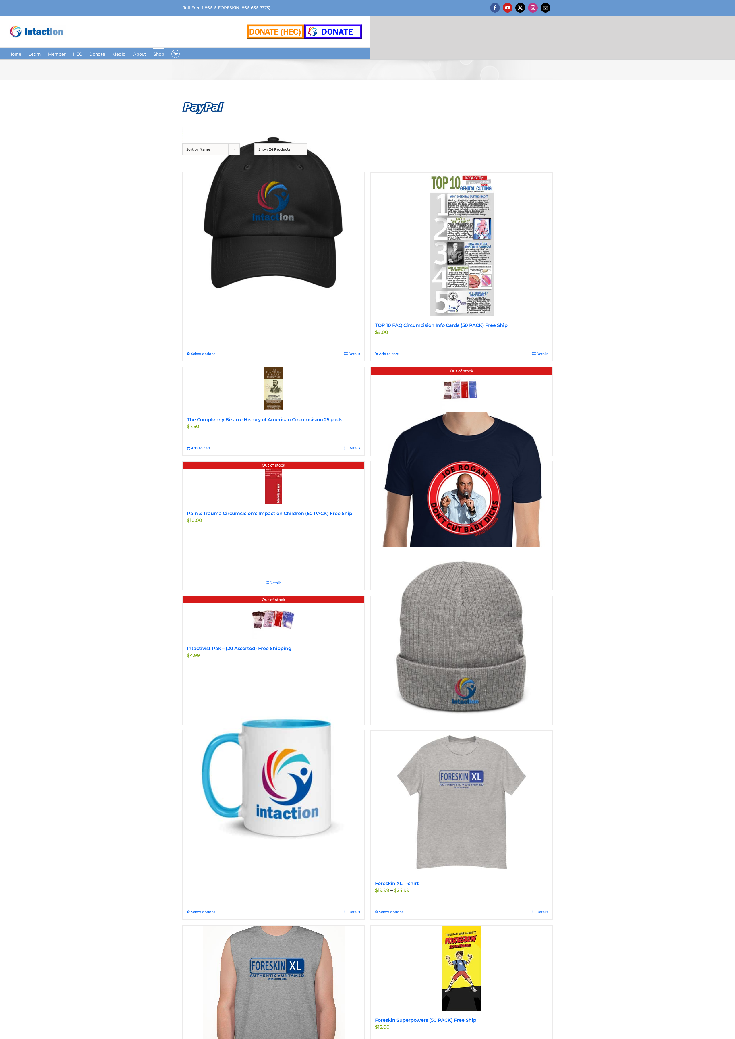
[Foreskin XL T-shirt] (461, 802)
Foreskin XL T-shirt (397, 883)
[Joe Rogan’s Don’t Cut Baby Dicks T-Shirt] (461, 503)
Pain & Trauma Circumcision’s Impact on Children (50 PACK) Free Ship (269, 513)
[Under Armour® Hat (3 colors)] (273, 214)
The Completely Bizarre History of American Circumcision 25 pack (264, 419)
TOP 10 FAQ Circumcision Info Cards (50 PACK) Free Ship (441, 325)
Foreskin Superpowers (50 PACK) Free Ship (425, 1020)
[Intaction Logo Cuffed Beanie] (461, 638)
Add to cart (389, 354)
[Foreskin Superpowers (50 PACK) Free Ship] (461, 968)
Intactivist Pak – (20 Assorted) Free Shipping (239, 648)
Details (354, 354)
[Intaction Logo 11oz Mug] (273, 772)
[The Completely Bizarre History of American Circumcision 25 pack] (273, 388)
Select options (203, 354)
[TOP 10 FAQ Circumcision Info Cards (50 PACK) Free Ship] (461, 244)
